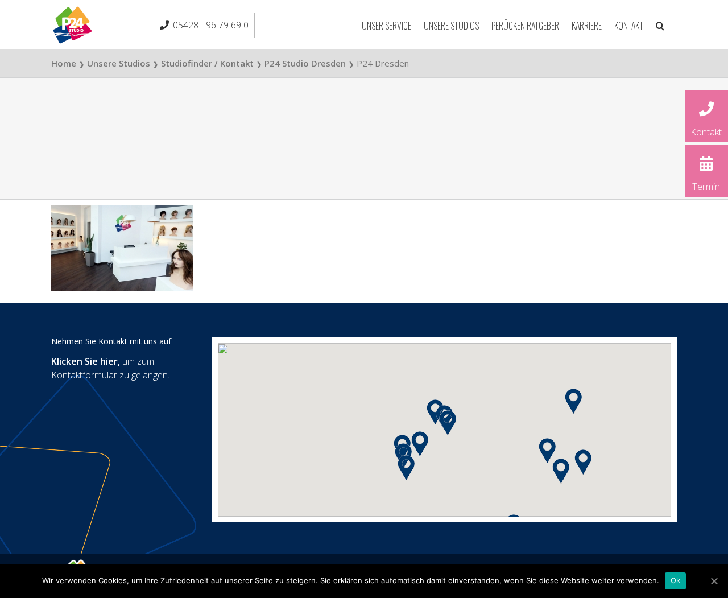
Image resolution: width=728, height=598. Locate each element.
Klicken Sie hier (84, 361)
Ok (676, 580)
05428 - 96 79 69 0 (211, 25)
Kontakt (706, 132)
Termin (706, 186)
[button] (660, 24)
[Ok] (713, 581)
